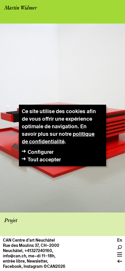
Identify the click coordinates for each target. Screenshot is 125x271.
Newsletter (37, 261)
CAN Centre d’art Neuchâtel (29, 240)
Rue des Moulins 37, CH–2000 (31, 245)
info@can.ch (14, 256)
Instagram (33, 266)
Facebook (12, 266)
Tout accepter (44, 159)
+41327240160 (38, 251)
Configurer (40, 152)
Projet (10, 221)
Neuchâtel (12, 251)
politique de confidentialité (58, 137)
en (119, 240)
